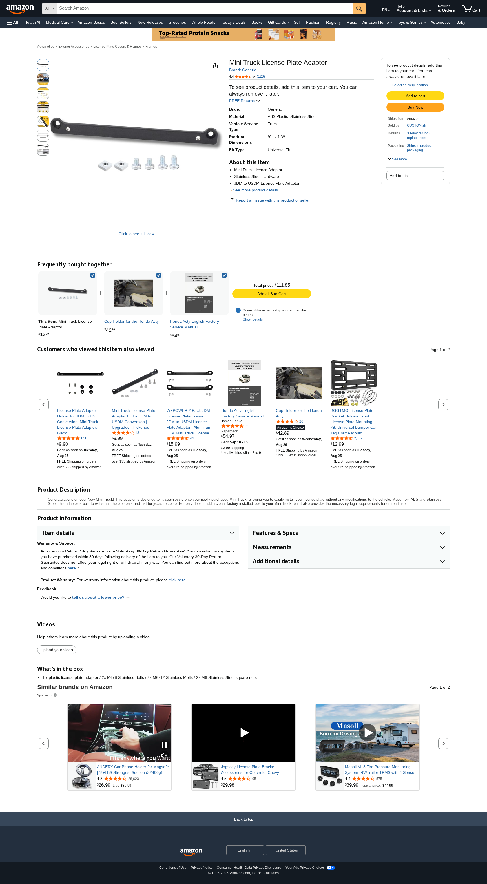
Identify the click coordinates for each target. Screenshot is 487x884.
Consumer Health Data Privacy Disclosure (249, 868)
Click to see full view (136, 233)
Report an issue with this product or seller (273, 200)
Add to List (399, 175)
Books (256, 22)
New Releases (150, 22)
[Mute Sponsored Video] (164, 756)
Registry (333, 22)
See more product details (255, 190)
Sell (297, 22)
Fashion (313, 22)
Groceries (177, 22)
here (72, 568)
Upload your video (57, 649)
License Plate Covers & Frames (117, 46)
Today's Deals (233, 22)
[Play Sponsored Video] (243, 733)
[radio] (43, 65)
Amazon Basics (91, 22)
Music (351, 22)
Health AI (32, 22)
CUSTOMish (416, 125)
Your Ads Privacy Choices (305, 868)
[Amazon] (21, 8)
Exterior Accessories (73, 46)
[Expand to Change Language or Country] (389, 10)
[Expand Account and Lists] (430, 11)
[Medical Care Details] (72, 22)
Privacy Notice (202, 868)
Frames (151, 46)
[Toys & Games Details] (425, 22)
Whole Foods (203, 22)
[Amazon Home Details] (391, 22)
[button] (12, 22)
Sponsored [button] (45, 695)
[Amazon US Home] (191, 852)
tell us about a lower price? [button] (99, 597)
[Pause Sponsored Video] (164, 745)
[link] (133, 293)
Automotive (441, 22)
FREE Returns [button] (242, 100)
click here (177, 580)
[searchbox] (205, 8)
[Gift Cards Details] (288, 22)
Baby (460, 22)
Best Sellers (121, 22)
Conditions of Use (173, 868)
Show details (253, 319)
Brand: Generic (242, 70)
